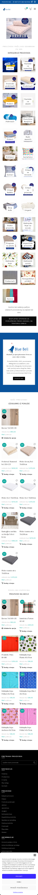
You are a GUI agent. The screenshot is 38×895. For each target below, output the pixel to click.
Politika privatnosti (8, 848)
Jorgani (4, 811)
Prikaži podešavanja (19, 888)
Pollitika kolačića (18, 892)
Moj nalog (5, 783)
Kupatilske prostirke (9, 817)
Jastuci (4, 805)
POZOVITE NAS (19, 378)
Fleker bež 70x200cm (10, 498)
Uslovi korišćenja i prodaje (10, 845)
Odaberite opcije (10, 438)
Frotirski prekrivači (8, 802)
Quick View (16, 414)
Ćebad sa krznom (8, 796)
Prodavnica (5, 777)
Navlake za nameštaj (9, 820)
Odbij (19, 882)
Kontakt (4, 786)
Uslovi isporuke (7, 851)
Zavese (4, 832)
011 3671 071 (17, 2)
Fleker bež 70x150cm (28, 498)
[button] (35, 855)
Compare (16, 410)
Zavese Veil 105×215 (9, 428)
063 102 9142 (26, 2)
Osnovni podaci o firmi (9, 842)
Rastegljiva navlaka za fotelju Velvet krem (9, 534)
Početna (4, 774)
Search (34, 763)
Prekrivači (5, 826)
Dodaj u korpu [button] (9, 474)
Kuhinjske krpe (7, 814)
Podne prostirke (7, 823)
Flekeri (4, 799)
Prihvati (19, 876)
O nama (4, 780)
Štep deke (5, 829)
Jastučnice (5, 808)
